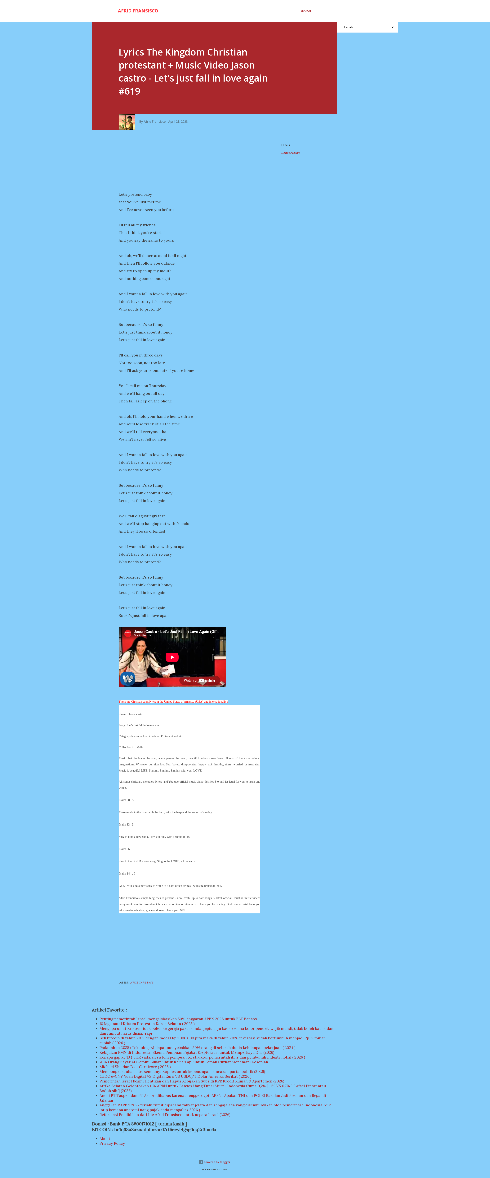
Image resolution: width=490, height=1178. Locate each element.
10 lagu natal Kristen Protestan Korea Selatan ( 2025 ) (147, 1023)
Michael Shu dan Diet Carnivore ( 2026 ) (135, 1066)
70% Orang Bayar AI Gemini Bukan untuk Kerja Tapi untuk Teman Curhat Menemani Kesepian (184, 1061)
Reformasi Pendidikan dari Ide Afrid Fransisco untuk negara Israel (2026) (165, 1114)
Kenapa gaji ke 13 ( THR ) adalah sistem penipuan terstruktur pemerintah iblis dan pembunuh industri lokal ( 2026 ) (202, 1057)
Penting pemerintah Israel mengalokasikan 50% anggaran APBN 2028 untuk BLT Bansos (178, 1018)
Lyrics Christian (290, 153)
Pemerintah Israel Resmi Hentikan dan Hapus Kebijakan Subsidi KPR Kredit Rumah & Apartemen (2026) (192, 1081)
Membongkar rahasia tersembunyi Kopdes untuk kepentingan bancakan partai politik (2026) (182, 1071)
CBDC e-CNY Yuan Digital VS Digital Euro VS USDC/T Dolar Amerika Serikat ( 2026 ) (176, 1076)
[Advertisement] (191, 161)
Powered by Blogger (216, 1162)
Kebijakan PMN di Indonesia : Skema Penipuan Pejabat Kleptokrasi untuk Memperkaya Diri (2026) (187, 1052)
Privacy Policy (112, 1143)
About (105, 1138)
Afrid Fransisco (138, 10)
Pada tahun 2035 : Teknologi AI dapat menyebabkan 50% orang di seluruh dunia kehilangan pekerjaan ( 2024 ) (198, 1047)
